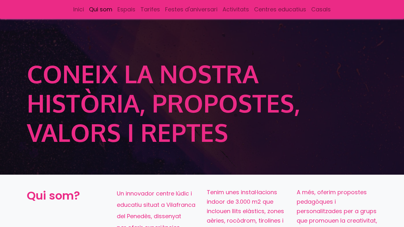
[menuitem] (78, 9)
